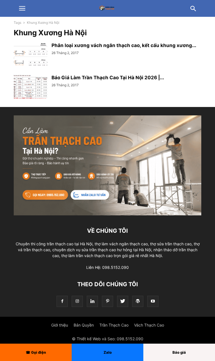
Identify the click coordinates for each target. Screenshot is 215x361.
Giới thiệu (59, 325)
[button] (22, 8)
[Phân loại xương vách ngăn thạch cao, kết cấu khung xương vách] (30, 55)
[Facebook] (62, 301)
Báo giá (179, 352)
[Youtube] (152, 301)
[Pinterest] (107, 301)
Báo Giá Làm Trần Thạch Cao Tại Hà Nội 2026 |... (108, 77)
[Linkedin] (92, 301)
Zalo (108, 352)
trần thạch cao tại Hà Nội (69, 243)
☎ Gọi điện (36, 352)
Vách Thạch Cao (149, 325)
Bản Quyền (84, 325)
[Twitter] (122, 301)
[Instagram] (77, 301)
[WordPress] (137, 301)
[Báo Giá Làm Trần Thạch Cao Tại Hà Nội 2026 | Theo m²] (30, 87)
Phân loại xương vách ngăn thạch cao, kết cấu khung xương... (124, 45)
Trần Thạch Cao (113, 325)
